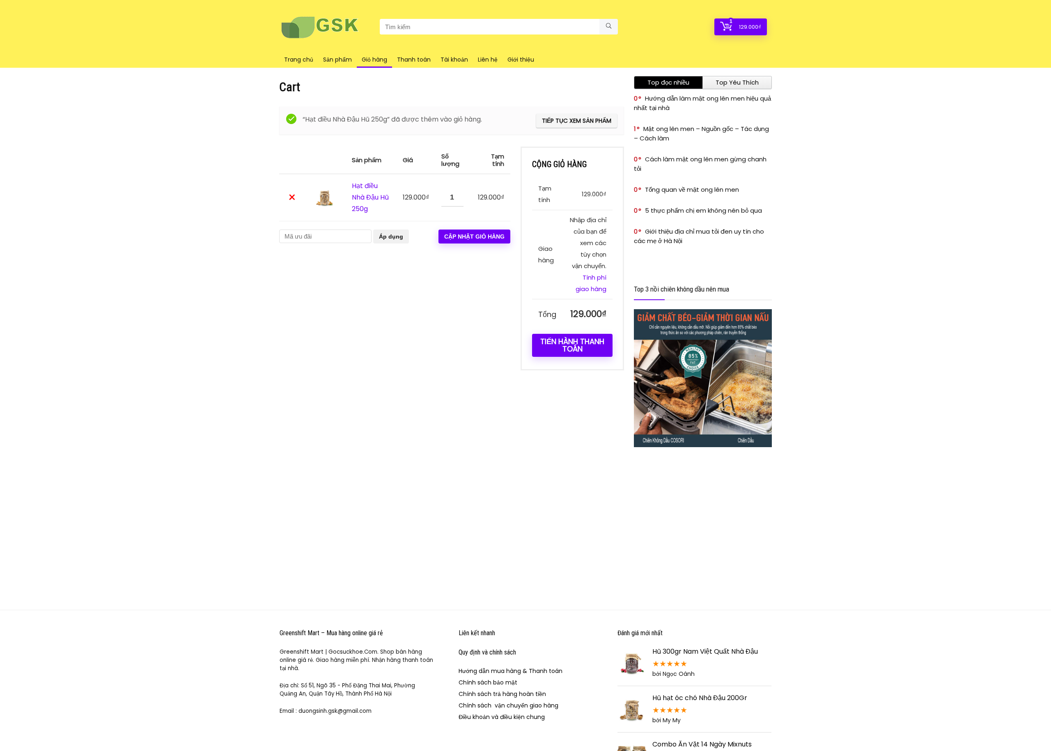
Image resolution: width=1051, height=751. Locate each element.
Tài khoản (454, 59)
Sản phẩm (337, 59)
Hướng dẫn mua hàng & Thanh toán (510, 671)
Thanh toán (414, 59)
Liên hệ (488, 59)
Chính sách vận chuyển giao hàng (508, 705)
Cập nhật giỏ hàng (474, 236)
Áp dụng (391, 236)
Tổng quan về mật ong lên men (692, 189)
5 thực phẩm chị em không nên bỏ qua (703, 210)
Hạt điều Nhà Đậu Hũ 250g (370, 197)
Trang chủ (298, 59)
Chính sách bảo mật (488, 682)
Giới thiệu (520, 59)
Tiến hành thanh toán (572, 345)
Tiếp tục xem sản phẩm (576, 121)
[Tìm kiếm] (608, 26)
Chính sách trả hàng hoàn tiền (502, 694)
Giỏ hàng (374, 59)
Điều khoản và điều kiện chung (502, 717)
